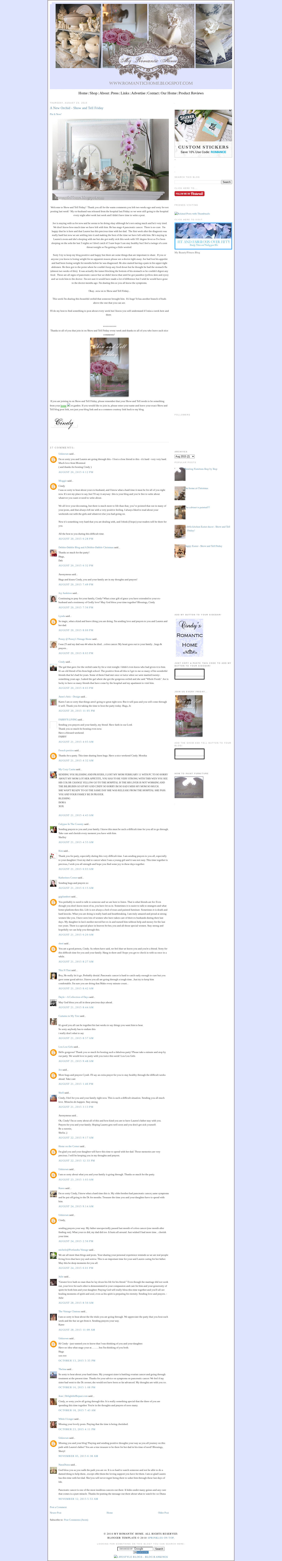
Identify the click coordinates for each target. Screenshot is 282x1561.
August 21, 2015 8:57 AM (76, 1038)
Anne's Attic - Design (69, 696)
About (104, 93)
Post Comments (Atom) (76, 1519)
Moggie (63, 480)
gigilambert (65, 896)
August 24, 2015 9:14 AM (76, 1206)
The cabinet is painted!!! (197, 507)
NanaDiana (64, 1464)
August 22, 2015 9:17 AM (76, 1137)
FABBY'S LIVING (68, 719)
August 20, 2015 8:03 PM (76, 653)
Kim (61, 850)
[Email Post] (50, 435)
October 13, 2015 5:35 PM (77, 1360)
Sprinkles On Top (161, 1537)
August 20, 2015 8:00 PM (76, 630)
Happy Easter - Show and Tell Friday (203, 546)
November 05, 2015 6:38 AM (78, 1456)
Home (82, 93)
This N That (65, 970)
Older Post (163, 1512)
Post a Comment (58, 1507)
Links (125, 93)
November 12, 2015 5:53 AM (78, 1498)
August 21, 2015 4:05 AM (76, 741)
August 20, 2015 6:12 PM (76, 472)
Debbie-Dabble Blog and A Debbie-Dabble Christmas (86, 547)
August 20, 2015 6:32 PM (76, 565)
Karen (62, 1188)
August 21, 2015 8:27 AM (76, 961)
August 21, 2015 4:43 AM (76, 815)
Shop (93, 93)
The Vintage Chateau (69, 1311)
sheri (61, 943)
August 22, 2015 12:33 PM (77, 1160)
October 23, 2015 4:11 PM (77, 1429)
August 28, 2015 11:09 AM (77, 1329)
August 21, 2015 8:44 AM (76, 1007)
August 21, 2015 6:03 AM (76, 869)
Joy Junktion (65, 593)
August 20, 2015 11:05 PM (77, 710)
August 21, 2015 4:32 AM (76, 760)
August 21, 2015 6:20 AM (76, 934)
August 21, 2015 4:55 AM (76, 842)
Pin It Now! (56, 114)
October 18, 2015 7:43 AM (77, 1410)
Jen (60, 1069)
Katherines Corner (68, 877)
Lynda (62, 616)
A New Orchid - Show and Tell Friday (76, 108)
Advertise (138, 93)
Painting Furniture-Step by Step (201, 469)
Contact (153, 93)
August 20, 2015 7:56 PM (76, 607)
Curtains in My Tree (69, 1016)
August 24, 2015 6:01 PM (76, 1268)
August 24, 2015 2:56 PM (76, 1241)
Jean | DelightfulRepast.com (73, 1396)
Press (115, 93)
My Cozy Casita (67, 769)
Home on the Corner (69, 1146)
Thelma (63, 1369)
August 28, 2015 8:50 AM (76, 1302)
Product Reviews (191, 93)
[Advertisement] (203, 282)
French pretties (66, 750)
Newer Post (55, 1512)
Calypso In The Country (71, 824)
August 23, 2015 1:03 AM (76, 1179)
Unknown (64, 453)
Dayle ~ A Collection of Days (74, 997)
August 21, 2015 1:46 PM (76, 1083)
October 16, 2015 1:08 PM (77, 1387)
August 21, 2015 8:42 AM (76, 988)
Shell (61, 1092)
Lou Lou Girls (66, 1046)
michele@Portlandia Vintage (73, 1249)
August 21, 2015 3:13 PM (76, 1106)
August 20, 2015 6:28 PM (76, 538)
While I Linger (66, 1418)
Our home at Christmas (196, 488)
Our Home (168, 93)
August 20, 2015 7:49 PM (76, 584)
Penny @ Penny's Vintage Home (75, 639)
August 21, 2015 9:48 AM (76, 1061)
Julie (61, 1276)
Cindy (62, 661)
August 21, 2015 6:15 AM (76, 888)
